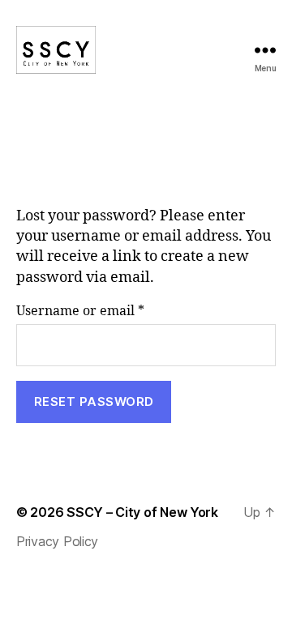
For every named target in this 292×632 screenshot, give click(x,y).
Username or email (109, 310)
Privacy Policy (57, 541)
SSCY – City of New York (142, 512)
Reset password (94, 401)
